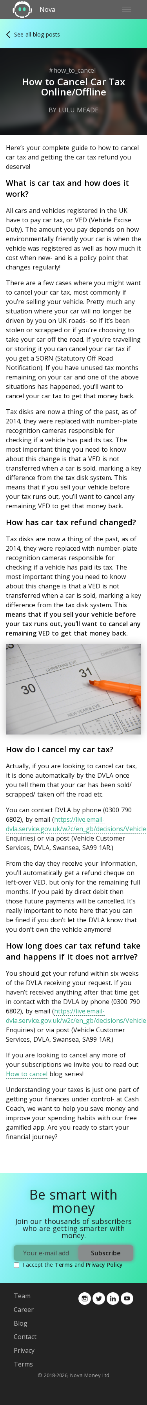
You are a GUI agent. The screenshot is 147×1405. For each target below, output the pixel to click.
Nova (47, 9)
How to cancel (26, 1074)
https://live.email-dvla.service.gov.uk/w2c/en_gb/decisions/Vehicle (76, 824)
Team (22, 1295)
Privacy (24, 1350)
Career (24, 1309)
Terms (64, 1264)
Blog (20, 1323)
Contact (25, 1336)
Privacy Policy (104, 1264)
